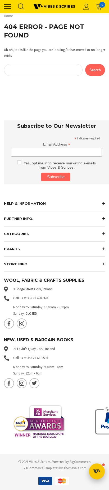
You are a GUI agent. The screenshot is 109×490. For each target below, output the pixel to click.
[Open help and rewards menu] (97, 471)
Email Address (56, 144)
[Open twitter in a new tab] (34, 383)
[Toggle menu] (7, 6)
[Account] (85, 7)
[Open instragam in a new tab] (22, 323)
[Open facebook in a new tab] (9, 323)
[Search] (20, 7)
